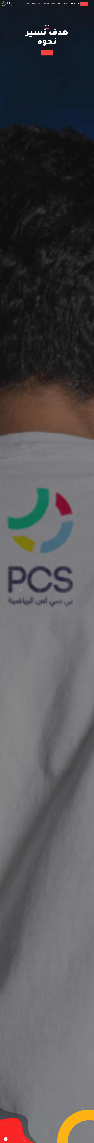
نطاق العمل (46, 3)
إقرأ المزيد (47, 52)
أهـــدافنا (60, 3)
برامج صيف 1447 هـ (31, 3)
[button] (20, 589)
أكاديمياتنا (53, 3)
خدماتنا (39, 3)
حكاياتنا (65, 3)
